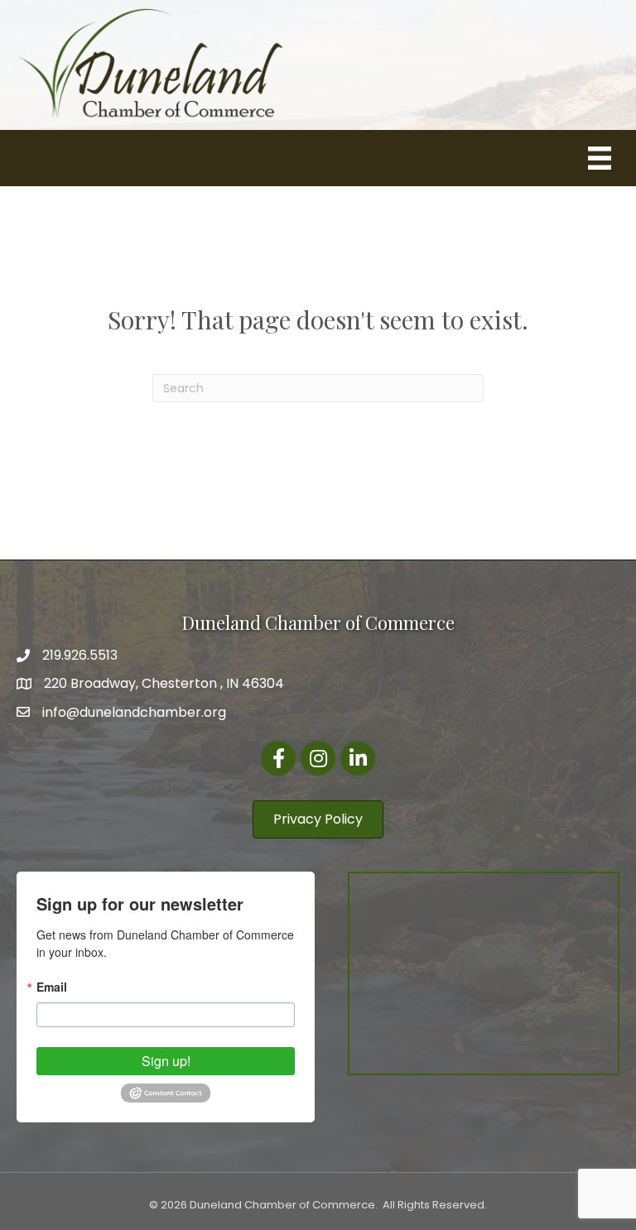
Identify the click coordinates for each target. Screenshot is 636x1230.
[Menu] (599, 158)
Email (51, 986)
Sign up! (166, 1060)
